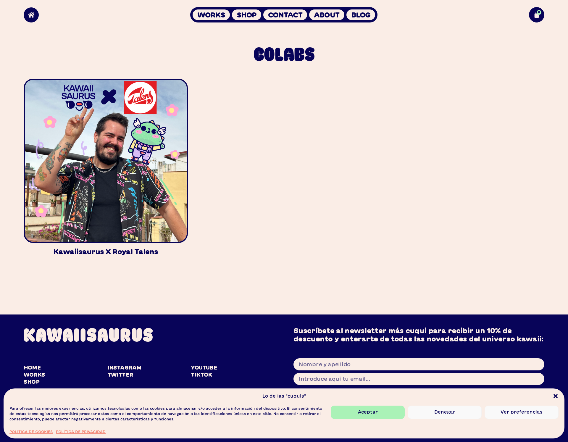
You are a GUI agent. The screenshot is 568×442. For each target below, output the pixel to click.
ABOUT (327, 14)
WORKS (211, 14)
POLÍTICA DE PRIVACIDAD (81, 431)
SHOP (246, 14)
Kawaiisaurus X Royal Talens (105, 251)
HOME (32, 367)
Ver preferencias (522, 412)
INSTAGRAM (124, 367)
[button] (556, 396)
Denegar (444, 412)
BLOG (360, 14)
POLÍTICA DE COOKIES (31, 431)
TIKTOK (201, 374)
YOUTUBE (204, 367)
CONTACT (285, 14)
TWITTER (120, 374)
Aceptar (368, 412)
